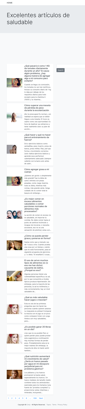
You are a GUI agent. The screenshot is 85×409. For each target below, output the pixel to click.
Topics (49, 404)
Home (9, 3)
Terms (54, 404)
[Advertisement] (42, 47)
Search (60, 70)
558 (35, 398)
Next (41, 398)
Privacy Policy (62, 404)
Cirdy (28, 404)
